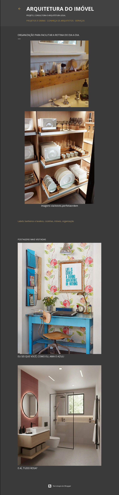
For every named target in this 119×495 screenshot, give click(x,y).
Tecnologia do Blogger (62, 486)
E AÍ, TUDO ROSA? (27, 468)
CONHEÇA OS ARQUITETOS (60, 20)
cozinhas (49, 221)
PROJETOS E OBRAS (36, 20)
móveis (57, 221)
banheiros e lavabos (34, 221)
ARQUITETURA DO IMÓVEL (60, 8)
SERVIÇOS (80, 20)
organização (68, 221)
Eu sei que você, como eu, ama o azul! (41, 356)
